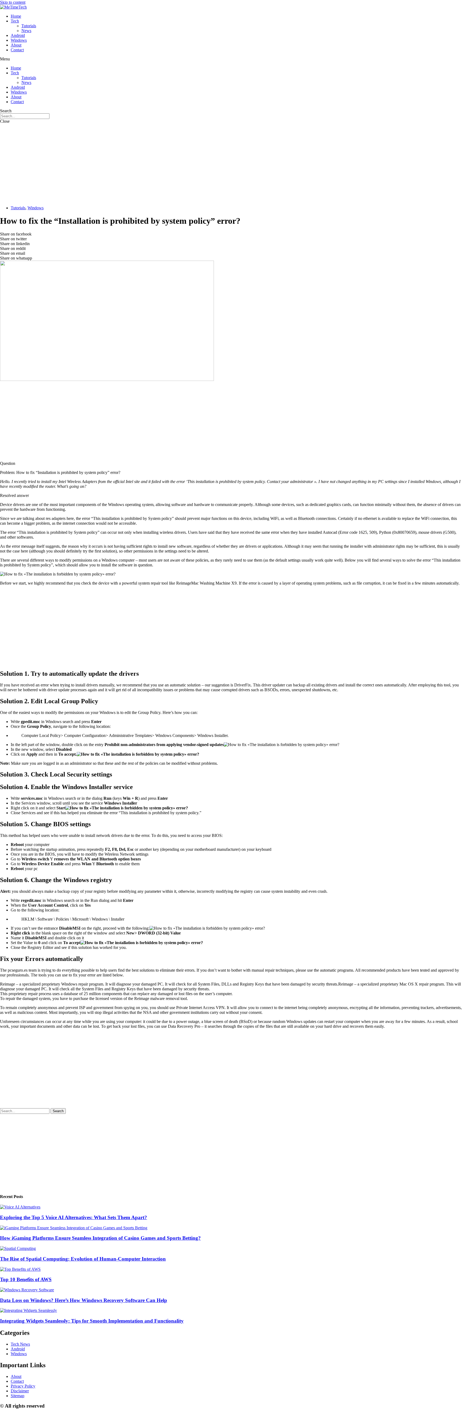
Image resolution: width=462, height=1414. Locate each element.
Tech (15, 21)
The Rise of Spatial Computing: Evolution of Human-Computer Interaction (83, 1259)
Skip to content (12, 2)
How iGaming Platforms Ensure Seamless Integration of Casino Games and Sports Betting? (100, 1238)
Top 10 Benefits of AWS (26, 1279)
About (16, 45)
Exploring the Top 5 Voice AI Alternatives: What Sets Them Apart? (73, 1217)
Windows (19, 40)
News (26, 30)
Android (18, 35)
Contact (17, 50)
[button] (231, 59)
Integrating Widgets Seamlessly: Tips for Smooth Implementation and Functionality (92, 1321)
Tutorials (28, 26)
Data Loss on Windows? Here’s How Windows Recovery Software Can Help (83, 1300)
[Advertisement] (231, 163)
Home (16, 16)
